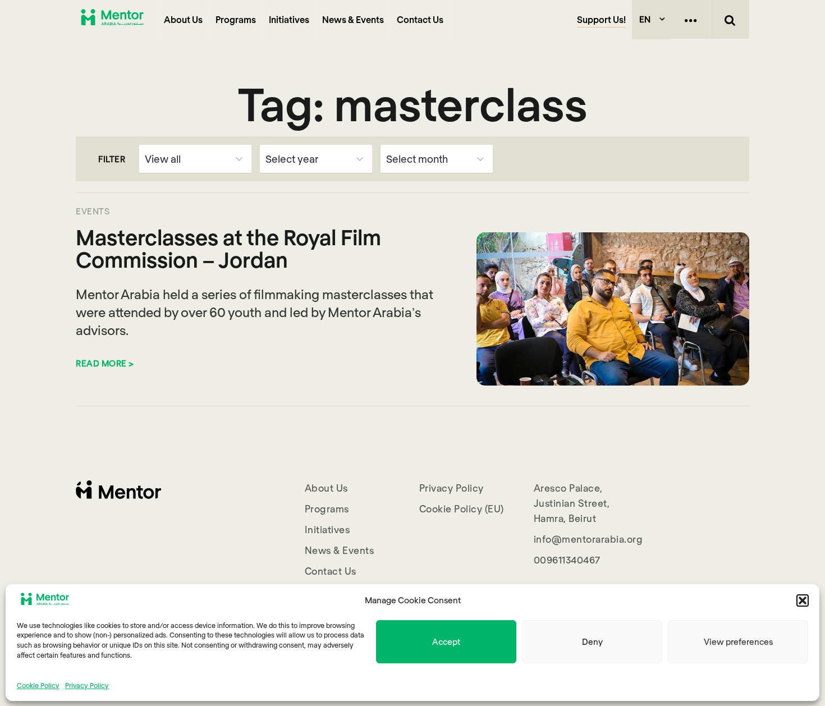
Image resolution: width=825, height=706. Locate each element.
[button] (802, 600)
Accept (446, 641)
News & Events (353, 19)
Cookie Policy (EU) (461, 508)
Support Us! (601, 19)
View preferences (738, 641)
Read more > (105, 363)
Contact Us (420, 19)
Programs (236, 19)
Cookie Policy (38, 685)
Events (92, 211)
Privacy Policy (87, 685)
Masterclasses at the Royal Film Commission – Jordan (228, 248)
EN (644, 19)
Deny (592, 641)
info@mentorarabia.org (588, 538)
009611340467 (567, 559)
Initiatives (289, 19)
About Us (183, 19)
